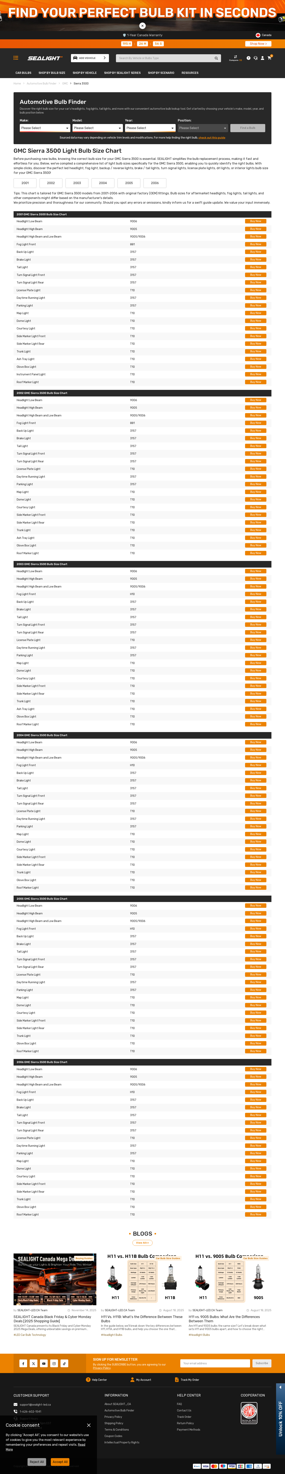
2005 (129, 183)
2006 (155, 183)
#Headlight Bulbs (111, 1335)
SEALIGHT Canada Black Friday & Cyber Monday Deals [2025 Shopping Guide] (52, 1319)
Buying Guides (84, 1258)
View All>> (142, 1242)
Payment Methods (188, 1429)
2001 (25, 183)
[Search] (216, 58)
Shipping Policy (113, 1423)
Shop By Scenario (161, 73)
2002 (51, 183)
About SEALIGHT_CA (117, 1404)
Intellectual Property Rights (121, 1442)
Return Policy (185, 1423)
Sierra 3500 (81, 83)
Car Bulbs (23, 73)
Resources (190, 73)
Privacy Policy (102, 1368)
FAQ (179, 1404)
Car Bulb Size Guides (168, 1258)
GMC (65, 83)
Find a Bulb (247, 128)
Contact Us (184, 1410)
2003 (77, 183)
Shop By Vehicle (85, 73)
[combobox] (45, 128)
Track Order (184, 1417)
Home (17, 83)
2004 (103, 183)
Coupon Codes (113, 1436)
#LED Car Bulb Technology (30, 1335)
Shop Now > (258, 44)
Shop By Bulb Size (52, 73)
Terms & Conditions (116, 1429)
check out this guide (212, 137)
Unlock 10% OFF (280, 1419)
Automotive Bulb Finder (41, 83)
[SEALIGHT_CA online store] (45, 57)
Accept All (60, 1462)
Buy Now (255, 221)
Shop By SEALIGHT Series (122, 73)
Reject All (37, 1462)
